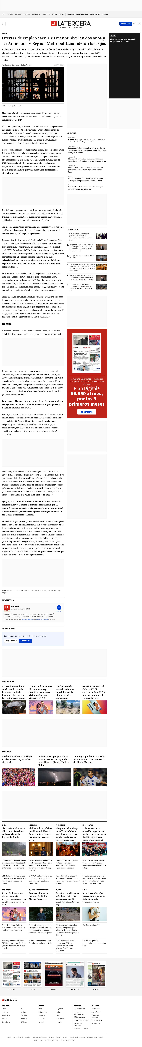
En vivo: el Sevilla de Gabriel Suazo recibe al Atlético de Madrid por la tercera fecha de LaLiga (94, 864)
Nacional (18, 14)
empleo (4, 593)
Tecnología (36, 14)
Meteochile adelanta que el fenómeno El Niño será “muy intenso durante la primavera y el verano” (68, 880)
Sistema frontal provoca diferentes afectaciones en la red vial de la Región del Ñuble (86, 141)
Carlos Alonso (26, 65)
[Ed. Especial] (75, 986)
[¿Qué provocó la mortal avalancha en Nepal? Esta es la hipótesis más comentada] (68, 707)
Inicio (4, 14)
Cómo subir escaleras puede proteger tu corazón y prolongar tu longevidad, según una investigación (67, 864)
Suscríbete (26, 641)
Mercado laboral (16, 590)
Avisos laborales (40, 590)
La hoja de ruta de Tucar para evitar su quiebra (82, 257)
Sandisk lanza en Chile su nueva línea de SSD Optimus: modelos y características (13, 927)
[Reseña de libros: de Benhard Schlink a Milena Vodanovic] (41, 914)
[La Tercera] (11, 986)
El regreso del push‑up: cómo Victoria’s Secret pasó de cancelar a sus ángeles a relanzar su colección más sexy (67, 834)
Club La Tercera (82, 14)
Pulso (4, 33)
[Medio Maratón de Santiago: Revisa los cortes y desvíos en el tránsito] (18, 777)
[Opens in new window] (53, 986)
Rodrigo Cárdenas (12, 65)
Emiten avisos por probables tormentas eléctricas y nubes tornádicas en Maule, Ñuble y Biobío (53, 760)
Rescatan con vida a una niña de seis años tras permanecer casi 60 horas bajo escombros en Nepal (85, 170)
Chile (4, 825)
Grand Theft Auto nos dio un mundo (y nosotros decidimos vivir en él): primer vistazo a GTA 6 (40, 692)
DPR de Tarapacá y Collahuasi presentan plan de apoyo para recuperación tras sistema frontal (86, 180)
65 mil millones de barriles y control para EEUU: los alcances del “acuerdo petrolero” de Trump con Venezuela (66, 945)
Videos (61, 14)
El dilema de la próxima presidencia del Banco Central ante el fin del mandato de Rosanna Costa (87, 160)
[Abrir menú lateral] (4, 24)
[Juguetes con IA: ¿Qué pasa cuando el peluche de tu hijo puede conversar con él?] (94, 914)
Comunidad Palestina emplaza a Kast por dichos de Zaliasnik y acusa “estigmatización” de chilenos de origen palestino (87, 150)
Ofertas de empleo (53, 590)
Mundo (54, 14)
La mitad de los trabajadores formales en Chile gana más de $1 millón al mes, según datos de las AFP (81, 287)
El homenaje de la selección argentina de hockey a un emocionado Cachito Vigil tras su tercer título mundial (94, 834)
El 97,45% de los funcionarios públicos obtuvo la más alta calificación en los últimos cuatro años (80, 237)
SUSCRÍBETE (87, 412)
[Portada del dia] (86, 372)
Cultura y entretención (39, 890)
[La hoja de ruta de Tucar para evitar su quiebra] (101, 258)
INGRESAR (136, 24)
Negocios (26, 14)
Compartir (7, 106)
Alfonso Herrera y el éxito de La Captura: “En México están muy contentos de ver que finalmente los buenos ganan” (40, 929)
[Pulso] (32, 986)
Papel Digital (95, 14)
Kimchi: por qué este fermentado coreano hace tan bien (94, 943)
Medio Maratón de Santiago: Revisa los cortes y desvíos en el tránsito (17, 759)
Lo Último (70, 14)
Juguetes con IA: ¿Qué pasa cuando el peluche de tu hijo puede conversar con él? (93, 897)
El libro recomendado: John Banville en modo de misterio (40, 941)
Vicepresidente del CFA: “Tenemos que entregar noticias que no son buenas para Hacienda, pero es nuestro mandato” (81, 248)
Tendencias (60, 825)
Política (10, 14)
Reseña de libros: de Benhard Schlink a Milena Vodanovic (38, 896)
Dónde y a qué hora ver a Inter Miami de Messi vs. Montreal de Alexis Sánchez (89, 759)
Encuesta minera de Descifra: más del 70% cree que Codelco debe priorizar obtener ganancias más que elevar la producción (82, 267)
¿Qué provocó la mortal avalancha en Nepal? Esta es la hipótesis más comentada (66, 692)
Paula (84, 890)
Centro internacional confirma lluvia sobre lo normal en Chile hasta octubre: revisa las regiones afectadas (13, 692)
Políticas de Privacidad (42, 619)
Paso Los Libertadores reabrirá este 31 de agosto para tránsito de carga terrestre (86, 188)
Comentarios (18, 106)
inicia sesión (11, 641)
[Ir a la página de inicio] (71, 24)
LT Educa (105, 14)
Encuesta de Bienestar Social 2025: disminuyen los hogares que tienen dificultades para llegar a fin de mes (82, 277)
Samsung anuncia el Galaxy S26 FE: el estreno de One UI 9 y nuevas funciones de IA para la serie (93, 692)
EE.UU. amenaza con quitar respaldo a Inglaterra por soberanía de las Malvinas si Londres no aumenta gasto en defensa (67, 930)
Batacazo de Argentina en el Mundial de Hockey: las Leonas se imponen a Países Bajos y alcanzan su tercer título (94, 880)
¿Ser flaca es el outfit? (90, 925)
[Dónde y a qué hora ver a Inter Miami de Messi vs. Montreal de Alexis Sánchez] (90, 777)
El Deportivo (46, 14)
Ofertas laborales (28, 590)
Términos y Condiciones (27, 619)
